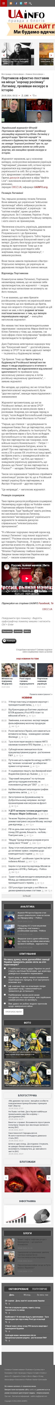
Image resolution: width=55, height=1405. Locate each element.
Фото (27, 1022)
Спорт (23, 1376)
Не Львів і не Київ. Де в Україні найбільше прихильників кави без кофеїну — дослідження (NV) (27, 1114)
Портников (7, 631)
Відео (35, 1376)
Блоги (27, 1233)
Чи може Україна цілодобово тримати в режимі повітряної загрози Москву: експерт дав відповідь (30, 821)
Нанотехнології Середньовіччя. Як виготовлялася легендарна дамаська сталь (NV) (27, 1135)
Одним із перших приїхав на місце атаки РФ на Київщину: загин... (16, 61)
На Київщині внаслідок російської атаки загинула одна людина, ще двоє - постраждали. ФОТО (27, 1054)
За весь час (42, 1295)
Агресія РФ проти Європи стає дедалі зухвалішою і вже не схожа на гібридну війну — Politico (34, 915)
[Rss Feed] (10, 3)
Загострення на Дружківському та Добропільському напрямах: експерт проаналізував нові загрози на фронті (27, 800)
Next (52, 55)
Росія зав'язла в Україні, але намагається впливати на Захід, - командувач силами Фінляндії (29, 734)
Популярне (39, 1289)
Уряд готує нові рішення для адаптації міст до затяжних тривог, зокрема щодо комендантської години (30, 850)
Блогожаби (27, 1161)
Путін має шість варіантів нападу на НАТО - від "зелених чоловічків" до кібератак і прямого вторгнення (30, 763)
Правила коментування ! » (41, 694)
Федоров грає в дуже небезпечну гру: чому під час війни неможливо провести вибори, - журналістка (34, 941)
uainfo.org (33, 1389)
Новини (27, 697)
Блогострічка (27, 1095)
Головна (8, 1369)
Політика (29, 1369)
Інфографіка (27, 1201)
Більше (27, 896)
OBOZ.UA (17, 187)
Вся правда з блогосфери (13, 74)
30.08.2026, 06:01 (15, 1130)
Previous (3, 55)
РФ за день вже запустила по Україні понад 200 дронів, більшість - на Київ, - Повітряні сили (27, 832)
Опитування (27, 953)
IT (10, 1376)
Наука (29, 1373)
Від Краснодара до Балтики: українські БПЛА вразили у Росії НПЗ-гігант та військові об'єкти (28, 712)
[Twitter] (20, 3)
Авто (6, 1376)
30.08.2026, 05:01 (15, 1154)
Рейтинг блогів (31, 1379)
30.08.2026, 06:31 (15, 1119)
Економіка (8, 1373)
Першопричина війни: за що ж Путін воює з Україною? (34, 1266)
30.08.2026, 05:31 (15, 1141)
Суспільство (38, 1369)
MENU (3, 3)
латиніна (18, 631)
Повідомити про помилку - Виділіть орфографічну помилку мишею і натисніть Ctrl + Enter (26, 621)
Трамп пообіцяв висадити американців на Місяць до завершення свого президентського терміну (29, 880)
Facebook (43, 603)
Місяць (27, 1295)
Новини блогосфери (34, 74)
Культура (22, 1373)
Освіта (42, 1373)
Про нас (8, 1396)
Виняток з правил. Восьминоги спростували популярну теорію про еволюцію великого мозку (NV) (29, 1124)
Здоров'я (16, 1376)
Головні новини (18, 1369)
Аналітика (27, 906)
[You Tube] (25, 3)
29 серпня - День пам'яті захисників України (24, 1301)
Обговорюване (19, 1289)
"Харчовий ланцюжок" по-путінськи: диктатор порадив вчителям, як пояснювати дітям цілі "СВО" (26, 781)
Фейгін (27, 631)
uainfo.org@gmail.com (39, 1396)
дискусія (14, 177)
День (11, 1295)
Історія (36, 1373)
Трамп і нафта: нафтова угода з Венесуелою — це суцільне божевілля (32, 1242)
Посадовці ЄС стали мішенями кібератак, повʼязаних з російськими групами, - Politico (32, 928)
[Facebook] (15, 3)
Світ (15, 1373)
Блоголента (19, 1379)
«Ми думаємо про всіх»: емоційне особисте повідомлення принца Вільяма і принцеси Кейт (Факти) (28, 1103)
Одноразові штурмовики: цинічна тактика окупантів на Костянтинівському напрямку (33, 1255)
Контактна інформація (20, 1396)
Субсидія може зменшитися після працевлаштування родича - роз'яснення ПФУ (29, 752)
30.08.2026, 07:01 (15, 1108)
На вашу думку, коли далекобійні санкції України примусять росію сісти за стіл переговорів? (27, 962)
